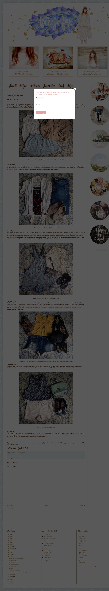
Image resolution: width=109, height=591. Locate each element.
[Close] (75, 89)
